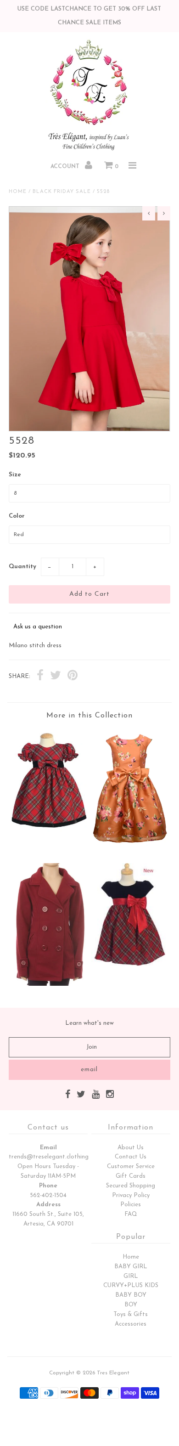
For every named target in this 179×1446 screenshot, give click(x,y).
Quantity (22, 567)
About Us (130, 1148)
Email (48, 1148)
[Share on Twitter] (55, 676)
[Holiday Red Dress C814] (49, 830)
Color (17, 516)
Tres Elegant (113, 1373)
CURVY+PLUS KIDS (130, 1285)
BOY (130, 1305)
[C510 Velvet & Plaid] (129, 964)
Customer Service (131, 1166)
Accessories (130, 1324)
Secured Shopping (130, 1186)
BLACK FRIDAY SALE (62, 191)
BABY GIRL (130, 1267)
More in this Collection (89, 715)
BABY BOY (130, 1295)
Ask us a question (37, 627)
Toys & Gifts (130, 1314)
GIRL (130, 1276)
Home (18, 191)
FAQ (130, 1214)
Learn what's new (89, 1023)
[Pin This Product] (72, 676)
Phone (48, 1186)
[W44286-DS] (129, 849)
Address (48, 1205)
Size (15, 475)
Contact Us (130, 1157)
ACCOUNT (65, 166)
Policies (130, 1205)
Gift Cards (130, 1176)
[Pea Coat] (49, 984)
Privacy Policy (131, 1195)
